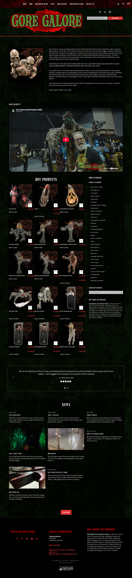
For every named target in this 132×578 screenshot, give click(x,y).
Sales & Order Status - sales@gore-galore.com (62, 551)
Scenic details (95, 259)
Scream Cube (95, 262)
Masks (92, 241)
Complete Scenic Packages (98, 205)
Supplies (93, 268)
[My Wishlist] (123, 4)
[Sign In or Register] (118, 4)
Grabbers (93, 223)
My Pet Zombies (95, 244)
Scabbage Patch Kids (97, 256)
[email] (37, 539)
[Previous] (13, 377)
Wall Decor (94, 277)
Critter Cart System (96, 211)
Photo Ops (94, 253)
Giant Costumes (95, 214)
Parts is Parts (94, 250)
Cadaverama (94, 199)
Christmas (94, 202)
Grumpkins (94, 226)
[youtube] (32, 540)
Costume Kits (95, 208)
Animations (94, 193)
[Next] (119, 377)
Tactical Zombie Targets (98, 271)
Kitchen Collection (96, 238)
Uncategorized (95, 274)
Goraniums (94, 217)
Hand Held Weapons (97, 229)
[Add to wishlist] (30, 205)
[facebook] (100, 13)
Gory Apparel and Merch (98, 220)
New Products (95, 247)
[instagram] (110, 13)
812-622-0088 (55, 545)
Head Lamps (94, 232)
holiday (93, 235)
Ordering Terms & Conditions (66, 562)
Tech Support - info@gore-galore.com (64, 554)
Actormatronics (95, 190)
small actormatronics (97, 265)
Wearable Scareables (97, 280)
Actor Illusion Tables (97, 187)
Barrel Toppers (95, 196)
